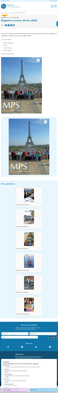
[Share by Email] (14, 25)
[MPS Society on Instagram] (22, 347)
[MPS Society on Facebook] (8, 347)
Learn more (36, 363)
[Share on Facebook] (6, 25)
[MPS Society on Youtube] (50, 347)
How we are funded (5, 0)
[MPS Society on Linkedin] (36, 347)
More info (6, 372)
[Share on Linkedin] (11, 25)
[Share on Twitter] (9, 25)
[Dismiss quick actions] (56, 387)
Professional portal (53, 0)
